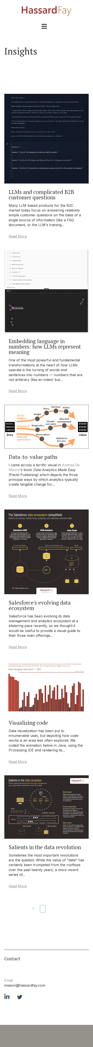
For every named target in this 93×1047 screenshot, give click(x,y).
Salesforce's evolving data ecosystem (40, 605)
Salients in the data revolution (45, 847)
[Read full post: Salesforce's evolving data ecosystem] (46, 593)
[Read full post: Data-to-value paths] (46, 447)
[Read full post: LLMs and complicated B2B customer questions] (46, 182)
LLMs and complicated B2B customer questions (41, 194)
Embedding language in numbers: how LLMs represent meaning (45, 346)
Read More (18, 236)
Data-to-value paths (33, 456)
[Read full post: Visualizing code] (46, 713)
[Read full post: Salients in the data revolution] (46, 837)
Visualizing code (28, 722)
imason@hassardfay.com (24, 985)
